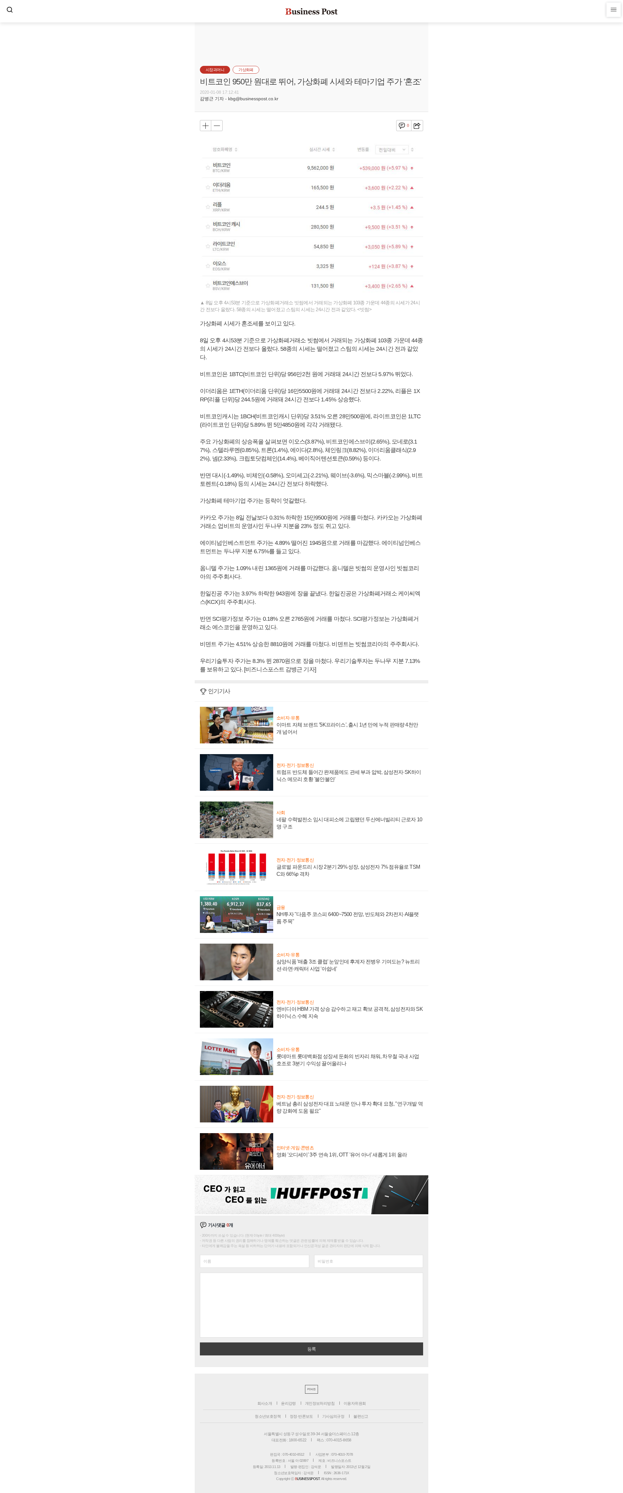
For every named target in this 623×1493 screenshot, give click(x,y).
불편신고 (360, 1416)
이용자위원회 (355, 1403)
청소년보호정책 (268, 1416)
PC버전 (311, 1389)
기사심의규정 (333, 1416)
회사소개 (264, 1403)
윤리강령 (288, 1403)
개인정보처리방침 (320, 1403)
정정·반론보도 (301, 1416)
